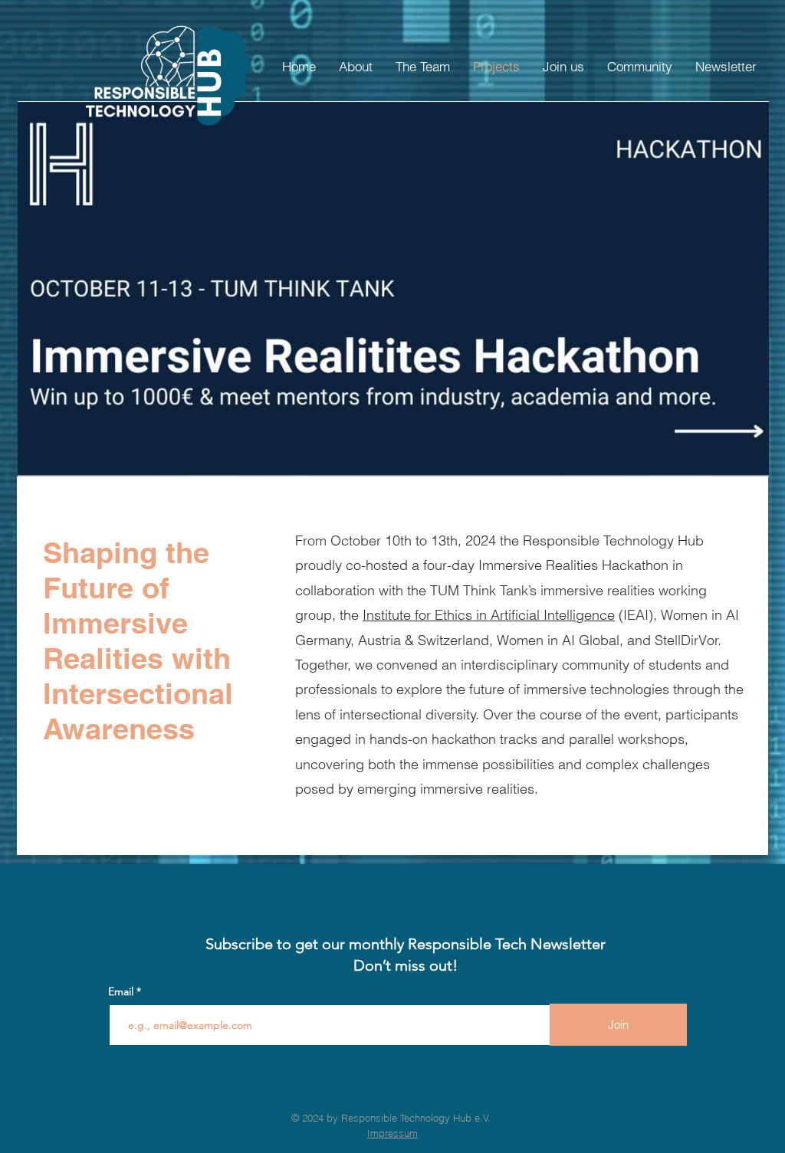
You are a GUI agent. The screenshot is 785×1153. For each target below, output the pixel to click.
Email (122, 991)
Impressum (392, 1133)
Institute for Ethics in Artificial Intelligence (489, 615)
